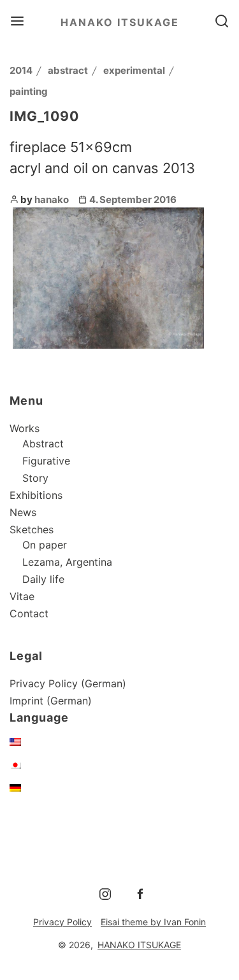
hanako (51, 199)
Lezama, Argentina (67, 562)
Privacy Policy (62, 921)
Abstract (43, 443)
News (23, 512)
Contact (29, 613)
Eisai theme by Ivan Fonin (153, 921)
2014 (21, 70)
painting (29, 91)
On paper (44, 544)
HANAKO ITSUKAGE (120, 22)
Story (35, 478)
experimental (134, 70)
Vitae (22, 596)
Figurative (46, 460)
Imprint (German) (51, 700)
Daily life (43, 579)
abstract (68, 70)
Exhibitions (36, 495)
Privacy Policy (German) (68, 683)
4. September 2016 (133, 199)
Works (25, 428)
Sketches (32, 529)
